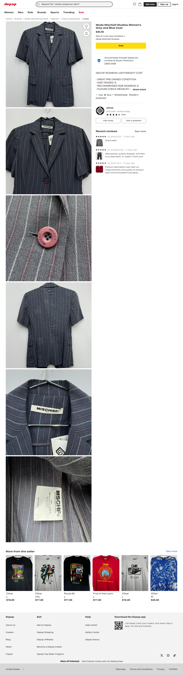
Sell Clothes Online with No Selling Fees (102, 661)
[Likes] (134, 4)
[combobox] (74, 4)
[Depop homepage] (10, 4)
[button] (126, 114)
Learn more (110, 63)
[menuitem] (9, 12)
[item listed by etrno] (19, 573)
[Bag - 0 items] (140, 4)
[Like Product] (29, 558)
